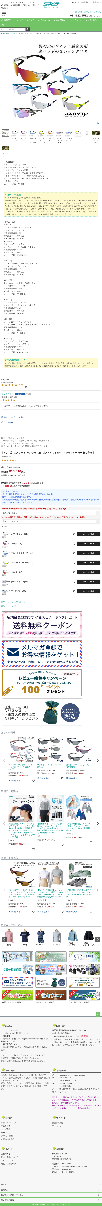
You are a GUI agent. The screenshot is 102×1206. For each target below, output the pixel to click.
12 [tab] (54, 949)
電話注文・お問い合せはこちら (88, 12)
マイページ (77, 20)
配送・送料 (61, 1026)
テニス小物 (45, 20)
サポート (10, 1149)
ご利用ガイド (96, 2)
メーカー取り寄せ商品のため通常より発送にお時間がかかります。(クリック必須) (34, 509)
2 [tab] (35, 949)
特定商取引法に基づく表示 (12, 1195)
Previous (4, 939)
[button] (4, 761)
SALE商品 (60, 20)
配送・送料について (9, 1157)
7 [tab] (44, 949)
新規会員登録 (57, 1123)
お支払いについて (8, 1160)
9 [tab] (48, 949)
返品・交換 (10, 1070)
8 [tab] (46, 949)
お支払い (10, 1026)
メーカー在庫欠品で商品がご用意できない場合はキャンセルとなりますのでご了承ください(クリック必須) (44, 517)
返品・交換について (9, 1164)
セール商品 (5, 1133)
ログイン (76, 2)
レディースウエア (26, 20)
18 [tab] (65, 949)
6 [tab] (42, 949)
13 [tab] (55, 949)
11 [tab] (52, 949)
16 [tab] (61, 949)
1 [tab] (33, 949)
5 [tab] (41, 949)
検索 (28, 29)
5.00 (17, 460)
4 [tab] (39, 949)
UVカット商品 (7, 1136)
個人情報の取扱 (7, 1200)
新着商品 (7, 20)
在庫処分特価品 (7, 1139)
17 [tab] (63, 949)
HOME (3, 33)
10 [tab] (50, 949)
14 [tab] (57, 949)
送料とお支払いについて (18, 1061)
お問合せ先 (61, 1070)
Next (97, 939)
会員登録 (85, 2)
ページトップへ (98, 1014)
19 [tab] (67, 949)
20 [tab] (68, 949)
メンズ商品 (5, 1129)
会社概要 (61, 1149)
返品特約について (8, 606)
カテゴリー (10, 1118)
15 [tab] (59, 949)
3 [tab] (37, 949)
